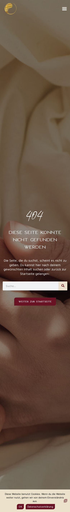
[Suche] (62, 285)
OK (20, 506)
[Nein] (65, 501)
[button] (64, 8)
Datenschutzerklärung (40, 506)
